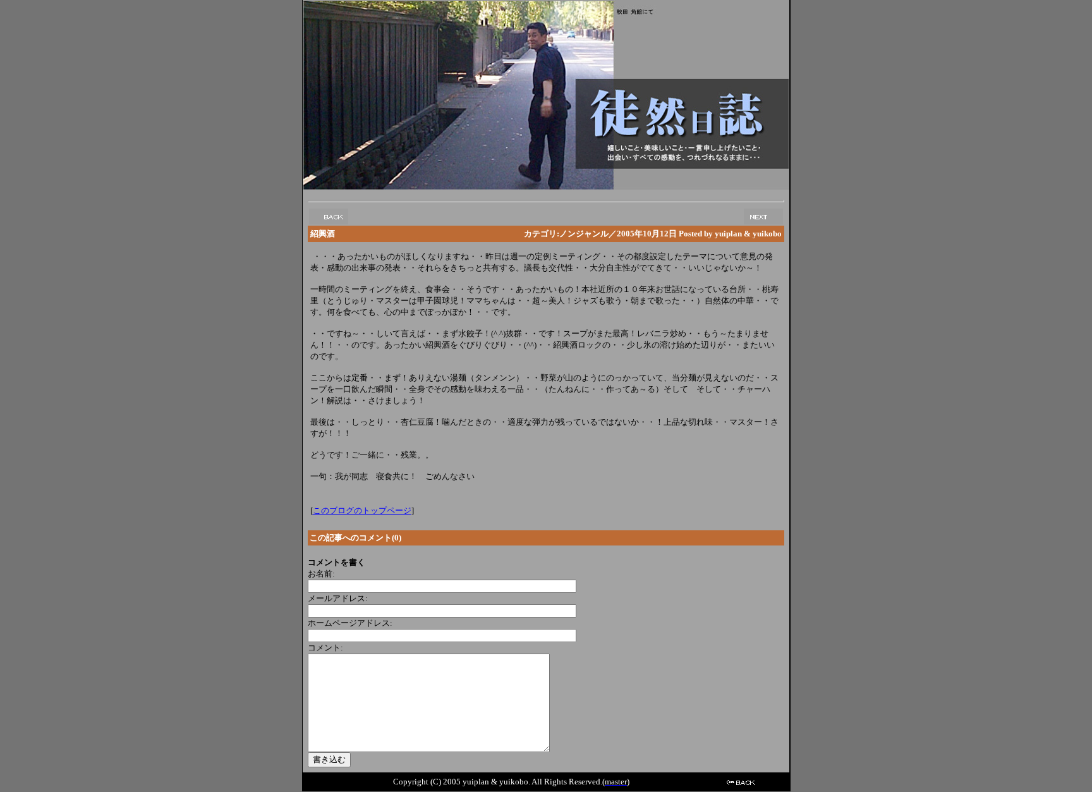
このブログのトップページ (362, 510)
